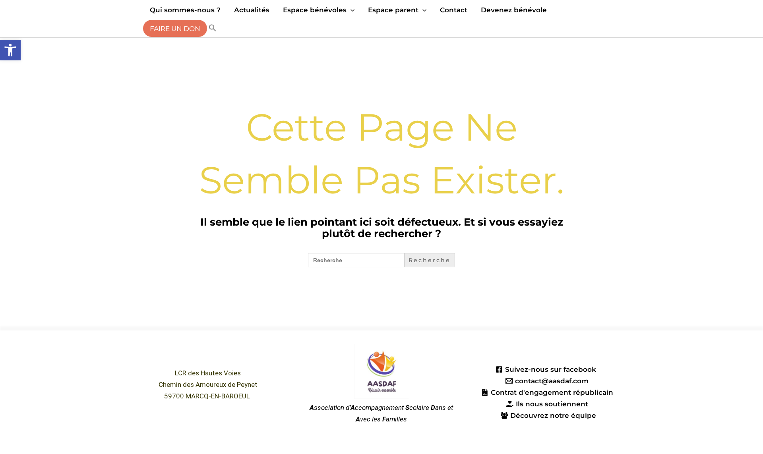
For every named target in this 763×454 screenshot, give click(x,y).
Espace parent (393, 10)
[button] (10, 50)
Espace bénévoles (315, 10)
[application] (350, 10)
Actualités (251, 10)
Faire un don (175, 29)
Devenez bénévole (514, 10)
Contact (453, 10)
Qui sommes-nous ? (185, 10)
